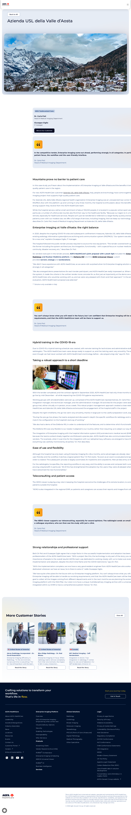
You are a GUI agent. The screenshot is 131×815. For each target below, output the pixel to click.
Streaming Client (42, 746)
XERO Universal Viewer (102, 257)
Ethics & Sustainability (13, 752)
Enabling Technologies (44, 731)
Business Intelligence (44, 766)
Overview (39, 716)
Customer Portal (11, 746)
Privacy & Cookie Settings (106, 726)
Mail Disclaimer (103, 733)
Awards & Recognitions (13, 723)
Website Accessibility (105, 723)
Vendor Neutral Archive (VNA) (47, 749)
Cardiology (71, 719)
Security (39, 728)
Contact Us (9, 742)
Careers (8, 749)
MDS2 (99, 752)
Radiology (70, 716)
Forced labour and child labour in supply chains (109, 775)
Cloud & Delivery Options (45, 725)
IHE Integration (102, 749)
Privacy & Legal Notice (105, 716)
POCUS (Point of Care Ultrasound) (79, 733)
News (7, 729)
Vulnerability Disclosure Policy (108, 729)
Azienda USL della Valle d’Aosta (76, 193)
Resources (9, 736)
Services (39, 769)
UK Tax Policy (102, 759)
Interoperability (41, 735)
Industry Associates (12, 726)
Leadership (9, 719)
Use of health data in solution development (108, 770)
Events (7, 739)
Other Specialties (73, 742)
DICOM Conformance (105, 739)
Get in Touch (115, 696)
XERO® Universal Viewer (45, 759)
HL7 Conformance (103, 742)
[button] (4, 810)
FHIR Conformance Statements (108, 746)
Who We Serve (41, 738)
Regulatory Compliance (106, 736)
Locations (8, 733)
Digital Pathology (73, 736)
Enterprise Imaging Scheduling (47, 756)
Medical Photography (74, 739)
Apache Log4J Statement (106, 762)
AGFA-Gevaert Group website (108, 779)
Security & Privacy (104, 719)
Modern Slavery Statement (107, 755)
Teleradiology (71, 729)
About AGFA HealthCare (14, 716)
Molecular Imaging (74, 726)
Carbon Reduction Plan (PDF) (108, 765)
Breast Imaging (72, 723)
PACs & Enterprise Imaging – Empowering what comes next (47, 720)
